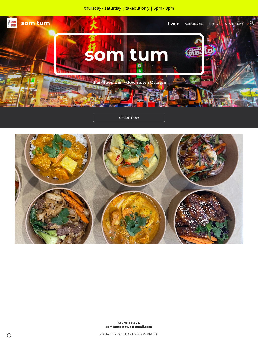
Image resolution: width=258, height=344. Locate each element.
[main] (129, 54)
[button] (252, 23)
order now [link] (234, 23)
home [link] (173, 23)
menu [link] (214, 23)
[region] (129, 8)
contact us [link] (194, 23)
